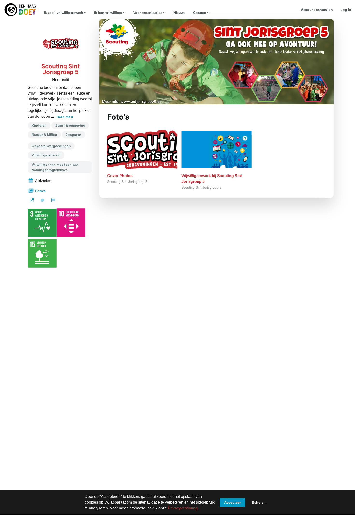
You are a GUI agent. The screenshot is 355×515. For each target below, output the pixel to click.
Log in (346, 10)
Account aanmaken (317, 10)
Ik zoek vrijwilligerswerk (63, 12)
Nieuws (179, 12)
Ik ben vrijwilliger (108, 12)
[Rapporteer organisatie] (53, 200)
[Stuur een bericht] (42, 200)
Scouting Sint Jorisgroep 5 (60, 69)
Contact (199, 12)
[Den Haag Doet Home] (20, 9)
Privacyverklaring (183, 508)
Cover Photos (120, 176)
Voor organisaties (147, 12)
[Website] (32, 200)
